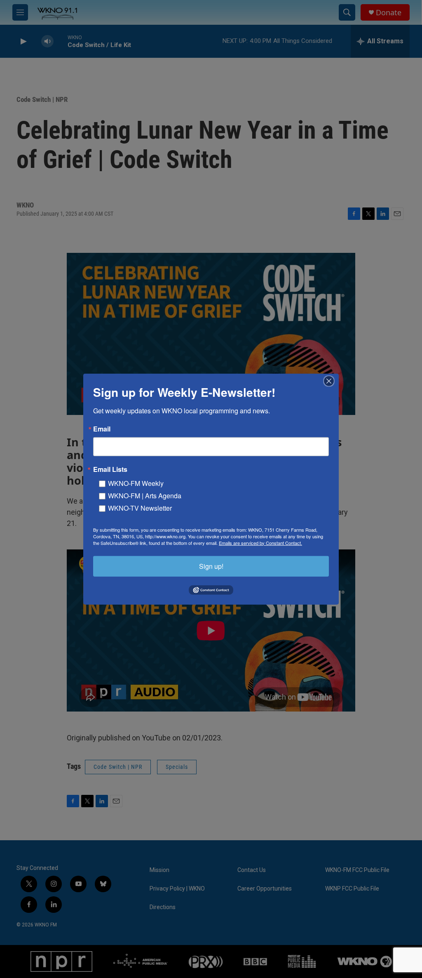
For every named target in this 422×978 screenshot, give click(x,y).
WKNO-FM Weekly (136, 483)
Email (101, 428)
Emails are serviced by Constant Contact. (260, 542)
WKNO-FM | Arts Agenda (144, 495)
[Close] (331, 381)
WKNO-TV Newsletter (140, 507)
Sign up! (211, 565)
